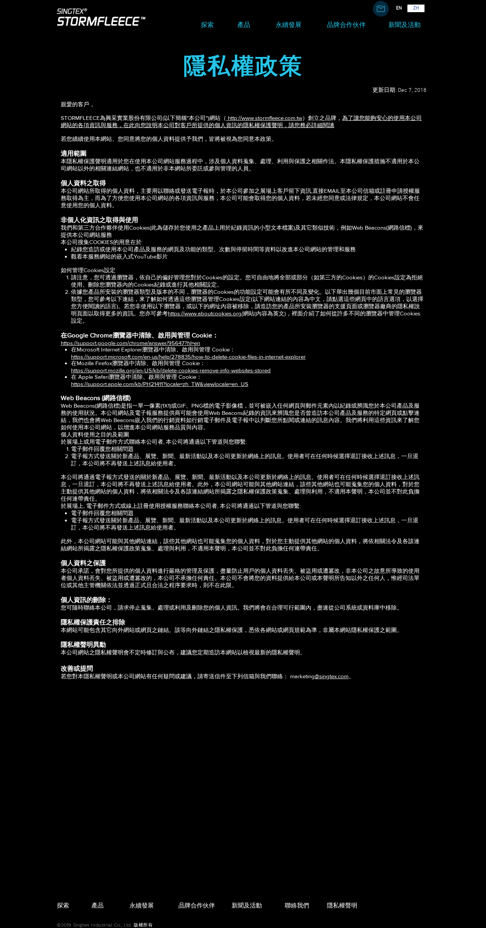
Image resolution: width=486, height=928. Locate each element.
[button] (380, 8)
